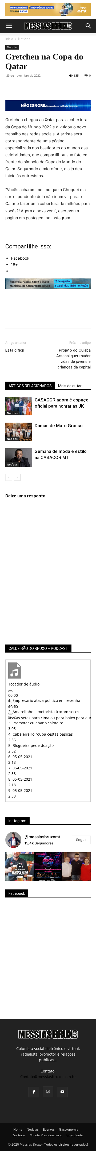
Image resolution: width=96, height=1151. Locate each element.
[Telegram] (72, 87)
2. (43, 711)
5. (31, 745)
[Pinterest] (35, 87)
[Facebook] (10, 87)
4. (40, 734)
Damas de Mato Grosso (59, 425)
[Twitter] (23, 87)
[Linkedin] (59, 87)
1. (44, 700)
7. (20, 767)
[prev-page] (8, 477)
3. (35, 722)
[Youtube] (62, 1092)
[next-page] (17, 477)
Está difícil (14, 350)
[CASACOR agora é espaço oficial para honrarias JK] (18, 406)
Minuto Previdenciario (46, 1135)
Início (9, 38)
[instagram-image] (19, 866)
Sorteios (19, 1135)
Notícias (24, 38)
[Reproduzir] (10, 691)
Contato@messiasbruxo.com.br (48, 1076)
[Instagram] (48, 1091)
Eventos (49, 1129)
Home (17, 1129)
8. (20, 779)
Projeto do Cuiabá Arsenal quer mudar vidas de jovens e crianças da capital (73, 359)
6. (20, 756)
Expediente (74, 1135)
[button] (9, 26)
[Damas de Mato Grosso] (18, 432)
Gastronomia (68, 1129)
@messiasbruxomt (42, 836)
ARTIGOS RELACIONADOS (30, 386)
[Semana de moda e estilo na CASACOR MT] (18, 457)
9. (20, 790)
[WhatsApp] (47, 87)
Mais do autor (70, 386)
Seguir (81, 839)
